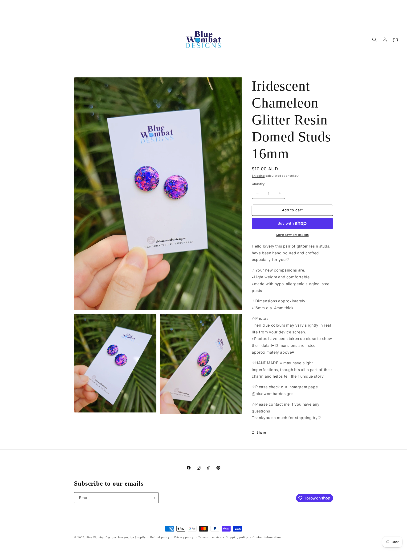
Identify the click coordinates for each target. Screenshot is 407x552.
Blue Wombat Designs (101, 537)
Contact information (266, 537)
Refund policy (160, 537)
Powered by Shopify (132, 537)
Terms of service (209, 537)
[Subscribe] (153, 497)
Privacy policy (184, 537)
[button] (374, 40)
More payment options (292, 234)
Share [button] (261, 432)
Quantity (258, 184)
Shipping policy (237, 537)
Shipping (258, 175)
